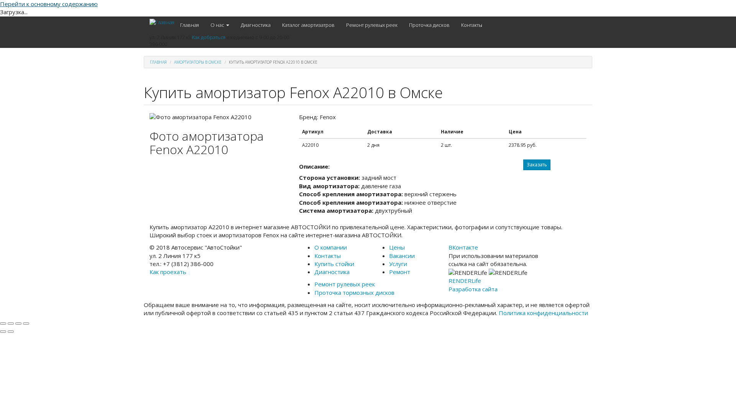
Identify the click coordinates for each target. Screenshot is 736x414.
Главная (189, 24)
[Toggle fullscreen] (18, 323)
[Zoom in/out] (26, 323)
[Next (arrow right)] (11, 331)
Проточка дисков (429, 24)
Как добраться (208, 37)
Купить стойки (334, 264)
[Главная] (162, 22)
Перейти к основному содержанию (49, 4)
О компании (330, 247)
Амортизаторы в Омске (198, 62)
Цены (397, 247)
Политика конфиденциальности (543, 313)
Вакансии (402, 256)
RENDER (465, 280)
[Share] (11, 323)
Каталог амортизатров (308, 24)
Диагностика (256, 24)
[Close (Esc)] (3, 323)
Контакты (471, 24)
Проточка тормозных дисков (354, 292)
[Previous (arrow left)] (3, 331)
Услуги (398, 264)
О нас (217, 24)
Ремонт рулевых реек (372, 24)
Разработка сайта (473, 289)
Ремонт (399, 272)
